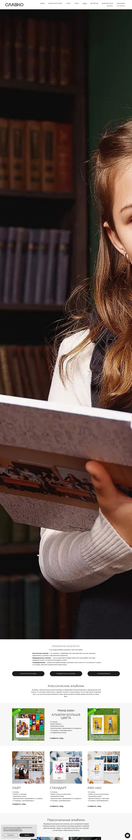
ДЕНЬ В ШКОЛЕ (121, 3)
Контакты (110, 6)
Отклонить (10, 835)
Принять (27, 835)
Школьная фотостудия (55, 3)
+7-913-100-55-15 (120, 6)
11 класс (68, 3)
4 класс (84, 3)
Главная (42, 3)
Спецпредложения (103, 673)
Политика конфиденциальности (12, 830)
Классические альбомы (28, 673)
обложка (59, 794)
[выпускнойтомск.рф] (14, 4)
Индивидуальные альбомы (66, 673)
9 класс (76, 3)
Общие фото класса (107, 3)
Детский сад (94, 3)
